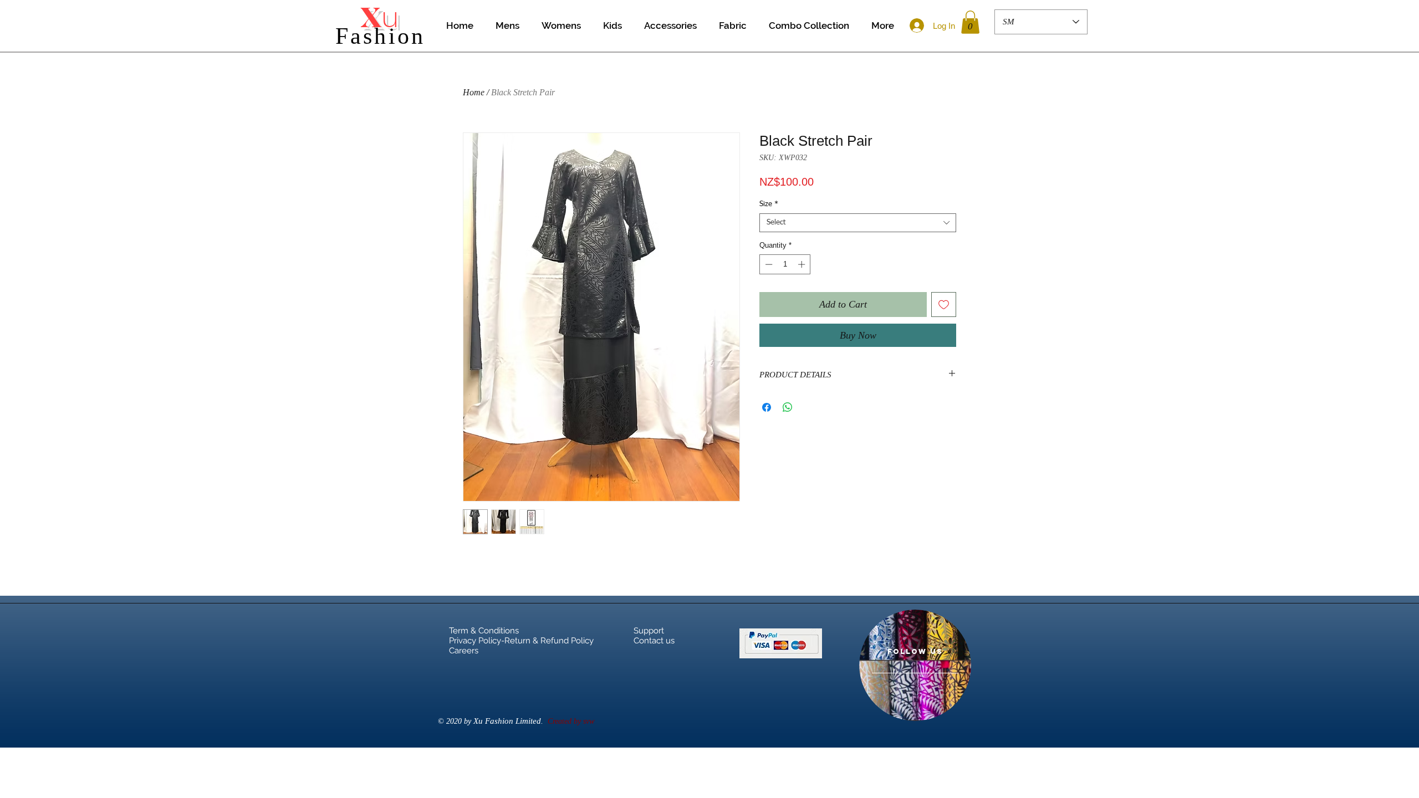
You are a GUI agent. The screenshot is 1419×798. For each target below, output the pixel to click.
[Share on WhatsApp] (787, 407)
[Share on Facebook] (766, 407)
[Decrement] (767, 264)
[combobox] (857, 222)
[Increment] (802, 264)
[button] (970, 22)
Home (473, 92)
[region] (915, 665)
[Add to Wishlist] (943, 304)
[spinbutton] (785, 264)
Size (768, 204)
